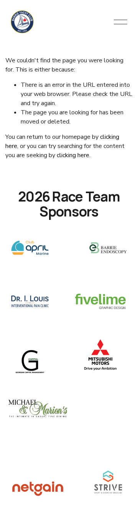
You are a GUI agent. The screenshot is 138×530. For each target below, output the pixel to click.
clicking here (73, 155)
